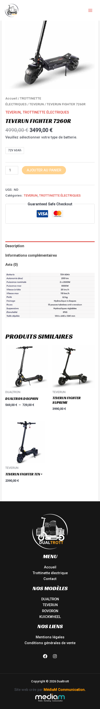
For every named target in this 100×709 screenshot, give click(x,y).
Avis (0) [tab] (11, 264)
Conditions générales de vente (50, 643)
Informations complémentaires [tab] (31, 255)
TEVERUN (36, 104)
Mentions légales (50, 637)
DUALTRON (50, 599)
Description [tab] (14, 246)
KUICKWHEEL (50, 617)
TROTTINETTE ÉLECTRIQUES (46, 112)
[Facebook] (45, 656)
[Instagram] (55, 656)
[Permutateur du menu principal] (90, 10)
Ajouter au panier (44, 170)
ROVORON (50, 611)
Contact (50, 579)
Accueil (11, 98)
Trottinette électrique (50, 573)
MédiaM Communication (64, 689)
